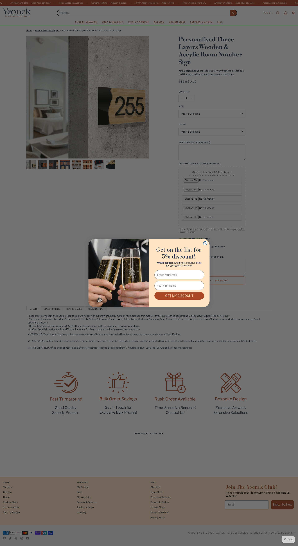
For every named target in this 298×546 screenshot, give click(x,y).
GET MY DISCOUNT (179, 296)
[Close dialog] (205, 243)
